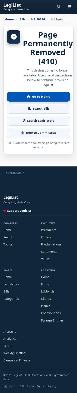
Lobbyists (48, 291)
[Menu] (69, 7)
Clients (46, 299)
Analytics (9, 339)
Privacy (51, 386)
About (30, 386)
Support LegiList (19, 211)
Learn (7, 346)
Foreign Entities (52, 320)
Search (8, 237)
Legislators (11, 284)
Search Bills (41, 109)
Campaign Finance (16, 360)
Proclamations (51, 244)
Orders (46, 237)
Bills (6, 291)
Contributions (51, 313)
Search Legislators (40, 121)
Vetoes (45, 259)
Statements (49, 252)
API (22, 386)
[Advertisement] (38, 180)
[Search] (58, 7)
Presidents (48, 230)
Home (7, 230)
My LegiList (10, 386)
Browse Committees (41, 133)
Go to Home (41, 96)
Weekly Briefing (14, 353)
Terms (40, 386)
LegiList (12, 5)
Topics (7, 244)
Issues (45, 306)
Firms (45, 284)
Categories (11, 299)
